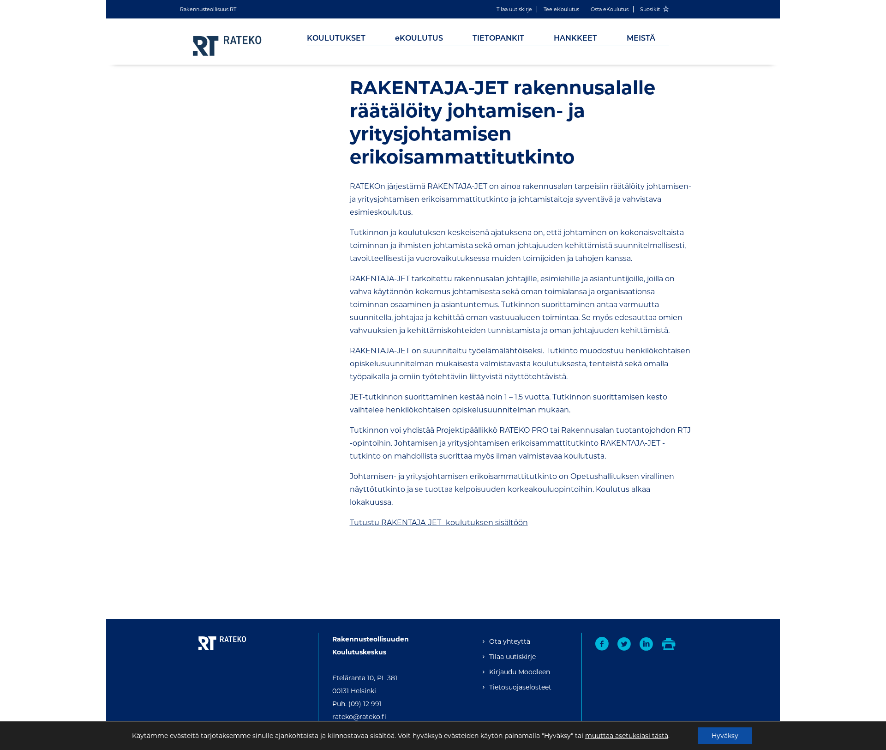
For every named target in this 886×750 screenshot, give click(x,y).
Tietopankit (498, 38)
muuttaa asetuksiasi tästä (626, 736)
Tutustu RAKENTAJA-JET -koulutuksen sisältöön (439, 522)
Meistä (641, 38)
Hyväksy (725, 736)
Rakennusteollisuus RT (208, 9)
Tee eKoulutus (561, 9)
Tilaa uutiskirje (514, 9)
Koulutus (419, 38)
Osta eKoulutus (610, 9)
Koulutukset (336, 38)
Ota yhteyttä (509, 641)
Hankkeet (575, 38)
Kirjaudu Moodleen (519, 672)
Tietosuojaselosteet (520, 687)
